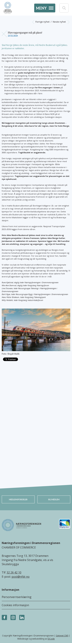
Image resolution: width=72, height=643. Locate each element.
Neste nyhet (59, 21)
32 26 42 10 (14, 572)
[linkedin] (21, 617)
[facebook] (4, 617)
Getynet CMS (62, 635)
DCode (51, 638)
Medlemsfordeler (18, 499)
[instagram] (13, 617)
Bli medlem (53, 499)
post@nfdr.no (21, 577)
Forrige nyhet (42, 21)
